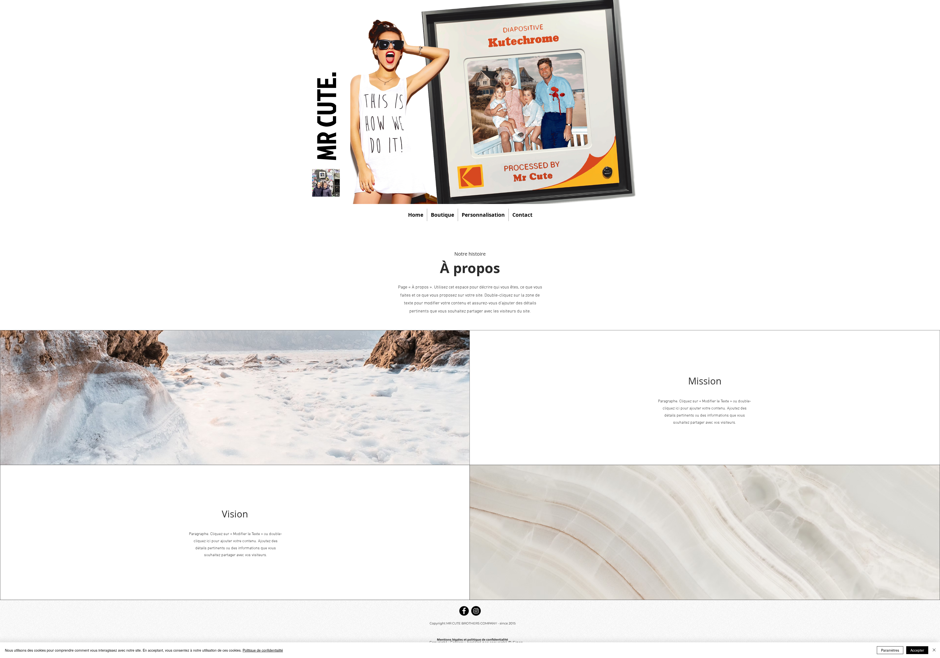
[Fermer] (934, 650)
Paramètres (890, 650)
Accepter (917, 650)
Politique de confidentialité (263, 650)
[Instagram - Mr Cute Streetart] (476, 611)
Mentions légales (450, 639)
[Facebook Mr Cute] (464, 611)
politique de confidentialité (487, 639)
